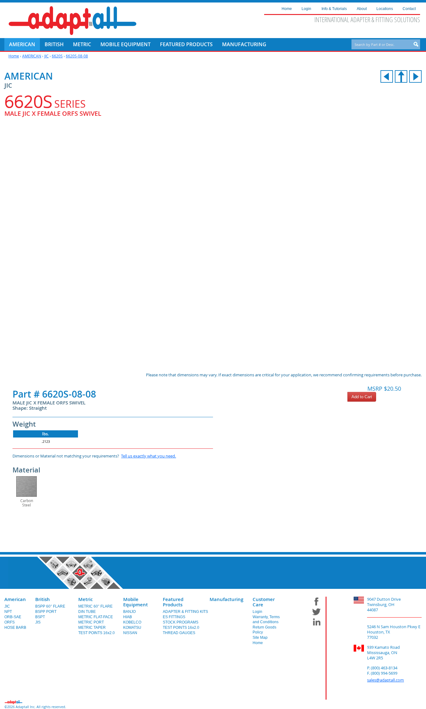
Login (257, 611)
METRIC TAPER (92, 627)
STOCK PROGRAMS (180, 622)
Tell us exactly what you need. (148, 456)
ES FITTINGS (174, 617)
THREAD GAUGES (179, 633)
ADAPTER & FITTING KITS (185, 611)
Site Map (260, 637)
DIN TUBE (87, 611)
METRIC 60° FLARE (95, 606)
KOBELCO (132, 622)
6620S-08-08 (77, 55)
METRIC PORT (91, 622)
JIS (38, 622)
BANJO (129, 611)
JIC (46, 55)
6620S (57, 55)
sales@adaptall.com (385, 680)
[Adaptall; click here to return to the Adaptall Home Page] (72, 20)
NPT (8, 611)
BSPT (40, 617)
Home (13, 55)
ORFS (9, 622)
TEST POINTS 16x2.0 (96, 633)
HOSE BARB (15, 627)
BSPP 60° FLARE (50, 606)
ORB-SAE (12, 617)
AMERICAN (31, 55)
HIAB (127, 617)
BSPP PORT (45, 611)
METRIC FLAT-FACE (95, 617)
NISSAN (130, 633)
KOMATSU (132, 627)
